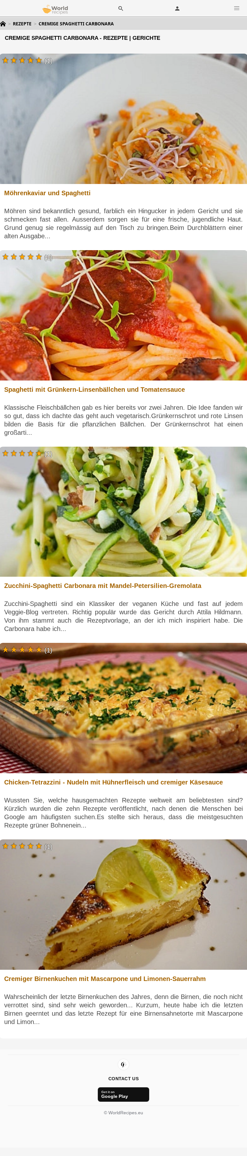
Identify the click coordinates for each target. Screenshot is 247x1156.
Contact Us (123, 1078)
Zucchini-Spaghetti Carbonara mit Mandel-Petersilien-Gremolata (102, 585)
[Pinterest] (123, 1064)
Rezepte (22, 24)
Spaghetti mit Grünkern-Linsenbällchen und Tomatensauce (94, 389)
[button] (236, 8)
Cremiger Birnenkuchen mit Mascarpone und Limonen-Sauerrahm (105, 978)
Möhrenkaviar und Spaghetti (47, 193)
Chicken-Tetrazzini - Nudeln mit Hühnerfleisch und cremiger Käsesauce (113, 782)
